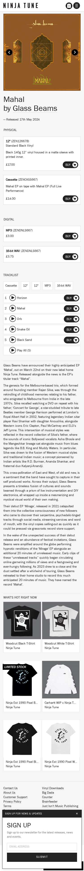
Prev (9, 52)
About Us (9, 792)
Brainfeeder (50, 801)
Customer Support (15, 797)
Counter (47, 797)
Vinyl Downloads (53, 788)
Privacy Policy (12, 801)
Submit (42, 857)
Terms (7, 806)
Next (74, 52)
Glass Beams (35, 108)
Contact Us (10, 788)
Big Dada (48, 792)
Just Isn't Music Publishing (60, 806)
